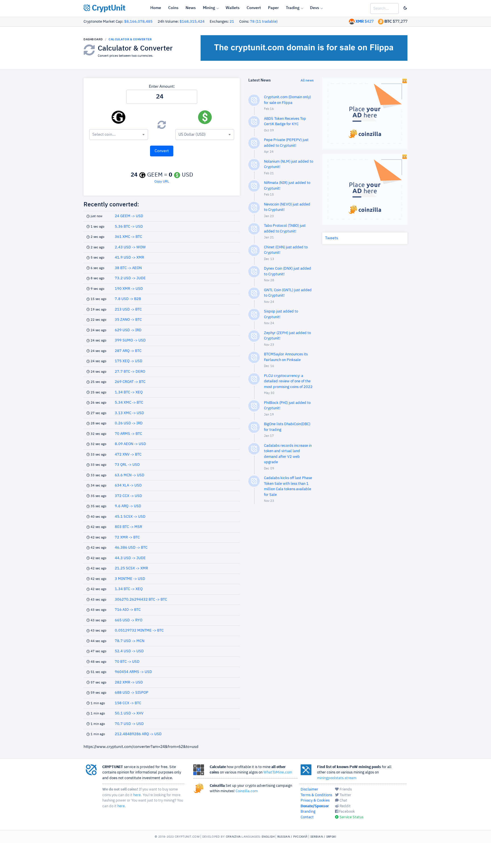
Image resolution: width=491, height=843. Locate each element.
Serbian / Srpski (323, 836)
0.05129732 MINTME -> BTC (139, 630)
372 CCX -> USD (128, 496)
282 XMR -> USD (129, 682)
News (191, 8)
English (268, 836)
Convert (254, 8)
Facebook (346, 811)
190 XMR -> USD (129, 289)
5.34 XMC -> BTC (129, 402)
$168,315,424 (192, 22)
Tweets (331, 238)
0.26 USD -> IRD (129, 423)
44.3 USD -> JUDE (130, 558)
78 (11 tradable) (264, 22)
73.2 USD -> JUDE (130, 278)
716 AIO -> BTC (128, 610)
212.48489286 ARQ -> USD (138, 734)
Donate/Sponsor (315, 806)
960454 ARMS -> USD (133, 672)
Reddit (345, 806)
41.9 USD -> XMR (129, 257)
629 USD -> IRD (128, 330)
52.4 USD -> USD (129, 651)
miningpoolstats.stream (336, 778)
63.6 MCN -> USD (129, 475)
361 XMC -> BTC (128, 237)
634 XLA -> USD (128, 485)
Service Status (351, 817)
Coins (173, 8)
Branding (308, 811)
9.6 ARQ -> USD (128, 506)
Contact (307, 817)
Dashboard (93, 39)
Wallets (233, 8)
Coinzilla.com (247, 791)
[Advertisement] (281, 599)
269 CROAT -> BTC (130, 382)
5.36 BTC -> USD (129, 226)
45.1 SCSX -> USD (130, 517)
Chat (343, 800)
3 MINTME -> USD (130, 579)
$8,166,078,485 (138, 22)
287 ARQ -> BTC (128, 351)
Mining (209, 8)
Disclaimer (309, 789)
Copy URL (161, 181)
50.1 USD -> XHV (129, 713)
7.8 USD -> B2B (128, 299)
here (137, 795)
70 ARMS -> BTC (128, 434)
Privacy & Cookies (315, 800)
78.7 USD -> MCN (129, 641)
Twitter (345, 795)
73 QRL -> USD (127, 465)
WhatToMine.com (277, 772)
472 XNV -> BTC (128, 454)
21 (232, 22)
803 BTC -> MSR (128, 527)
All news (307, 80)
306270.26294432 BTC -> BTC (141, 599)
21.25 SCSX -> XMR (131, 568)
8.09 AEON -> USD (130, 444)
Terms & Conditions (316, 795)
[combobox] (118, 134)
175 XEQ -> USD (128, 361)
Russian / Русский (292, 836)
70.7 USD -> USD (129, 724)
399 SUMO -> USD (130, 340)
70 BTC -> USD (127, 662)
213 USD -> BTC (128, 309)
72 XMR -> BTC (127, 537)
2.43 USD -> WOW (130, 247)
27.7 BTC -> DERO (130, 372)
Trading (292, 8)
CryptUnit (107, 8)
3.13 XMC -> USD (129, 413)
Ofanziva (233, 836)
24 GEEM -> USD (129, 216)
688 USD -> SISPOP (131, 693)
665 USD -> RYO (128, 620)
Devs (314, 8)
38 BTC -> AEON (128, 268)
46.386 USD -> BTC (131, 548)
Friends (345, 789)
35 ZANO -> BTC (128, 320)
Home (155, 8)
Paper (273, 8)
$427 (364, 22)
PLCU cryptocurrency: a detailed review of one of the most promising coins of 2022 (288, 381)
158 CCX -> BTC (128, 703)
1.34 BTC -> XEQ (129, 392)
